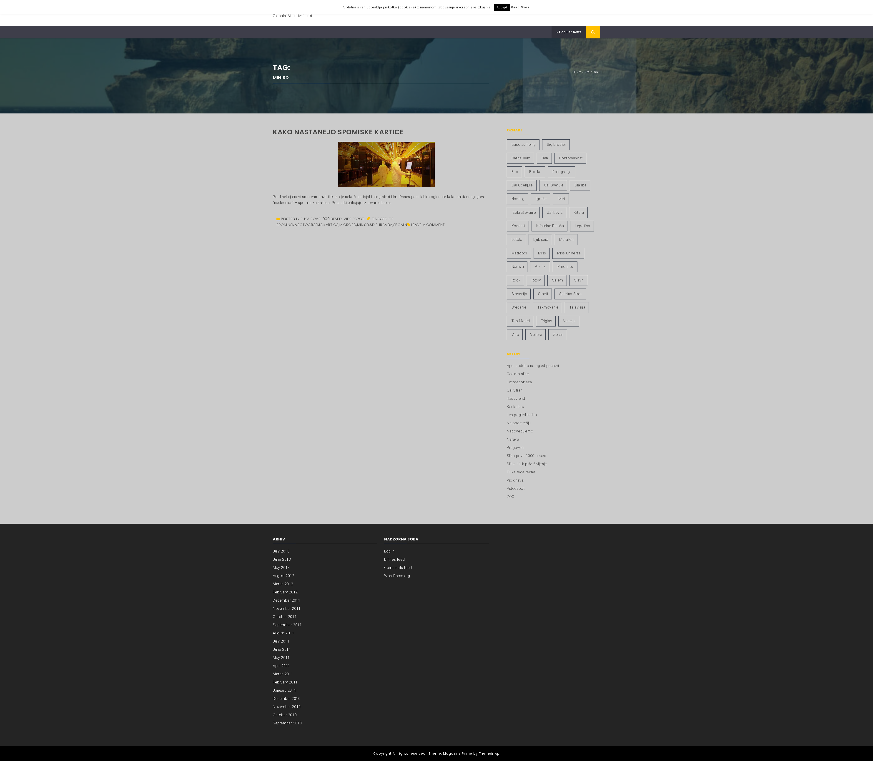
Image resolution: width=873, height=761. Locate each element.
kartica (331, 224)
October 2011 (285, 617)
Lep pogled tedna (522, 415)
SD (372, 224)
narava (518, 266)
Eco (515, 172)
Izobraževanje (524, 212)
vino (515, 334)
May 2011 (281, 658)
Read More (520, 7)
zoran (558, 334)
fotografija (310, 224)
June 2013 (282, 559)
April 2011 (281, 666)
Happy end (516, 398)
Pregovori (515, 447)
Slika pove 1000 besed (321, 218)
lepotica (582, 226)
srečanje (519, 307)
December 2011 (287, 600)
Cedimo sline (518, 374)
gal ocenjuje (522, 185)
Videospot (354, 218)
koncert (518, 226)
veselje (569, 321)
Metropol (519, 253)
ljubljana (540, 239)
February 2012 (285, 592)
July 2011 (281, 641)
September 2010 (287, 723)
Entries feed (394, 559)
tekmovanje (547, 307)
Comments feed (398, 567)
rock (516, 280)
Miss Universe (569, 253)
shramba (384, 224)
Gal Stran (514, 390)
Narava (513, 439)
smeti (543, 294)
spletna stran (570, 294)
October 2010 (285, 715)
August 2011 (283, 633)
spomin (400, 224)
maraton (566, 239)
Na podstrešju (519, 423)
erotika (535, 172)
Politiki (540, 266)
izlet (561, 199)
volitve (536, 334)
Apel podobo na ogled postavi (533, 366)
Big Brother (556, 144)
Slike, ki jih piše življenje (527, 464)
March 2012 (283, 584)
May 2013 (281, 567)
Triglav (546, 321)
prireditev (565, 266)
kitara (579, 212)
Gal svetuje (554, 185)
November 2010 (287, 707)
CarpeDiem (521, 158)
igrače (541, 199)
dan (545, 158)
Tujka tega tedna (521, 472)
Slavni (579, 280)
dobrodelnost (571, 158)
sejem (557, 280)
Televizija (577, 307)
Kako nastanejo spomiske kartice (338, 132)
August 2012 (283, 576)
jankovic (555, 212)
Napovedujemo (520, 431)
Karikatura (515, 406)
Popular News (570, 32)
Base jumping (524, 144)
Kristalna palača (550, 226)
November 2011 (287, 608)
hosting (518, 199)
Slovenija (519, 294)
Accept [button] (502, 7)
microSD (347, 224)
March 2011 (283, 674)
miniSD (363, 224)
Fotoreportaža (519, 382)
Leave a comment (428, 224)
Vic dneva (515, 480)
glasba (580, 185)
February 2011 (285, 682)
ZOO (510, 497)
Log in (389, 551)
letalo (517, 239)
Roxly (536, 280)
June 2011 (282, 649)
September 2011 (287, 625)
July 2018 (281, 551)
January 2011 (284, 690)
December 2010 (287, 698)
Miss (542, 253)
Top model (521, 321)
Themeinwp (489, 753)
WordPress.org (397, 576)
